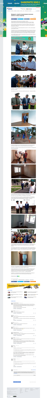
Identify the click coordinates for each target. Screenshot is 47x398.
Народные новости (27, 388)
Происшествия (21, 392)
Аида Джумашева (18, 17)
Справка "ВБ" (31, 390)
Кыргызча (8, 7)
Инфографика (26, 391)
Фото (25, 390)
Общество (21, 390)
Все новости (21, 388)
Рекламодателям (38, 7)
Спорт (20, 391)
